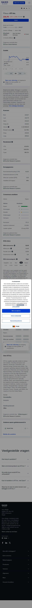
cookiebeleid (20, 305)
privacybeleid (15, 306)
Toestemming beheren (16, 321)
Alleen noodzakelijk (16, 315)
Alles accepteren (16, 310)
